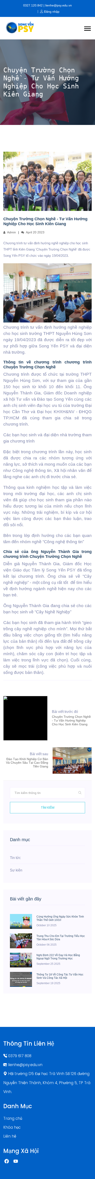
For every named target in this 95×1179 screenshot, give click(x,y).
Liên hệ (9, 1136)
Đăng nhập (51, 11)
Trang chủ (12, 1118)
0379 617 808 (19, 1056)
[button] (87, 28)
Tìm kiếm (47, 807)
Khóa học (12, 1127)
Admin (11, 232)
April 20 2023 (34, 232)
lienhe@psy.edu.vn (24, 1064)
